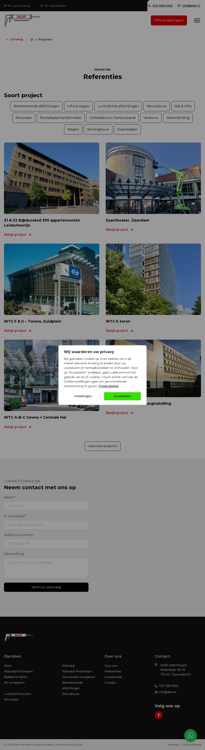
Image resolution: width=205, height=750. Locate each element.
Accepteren (122, 396)
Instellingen (83, 396)
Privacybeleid (108, 386)
